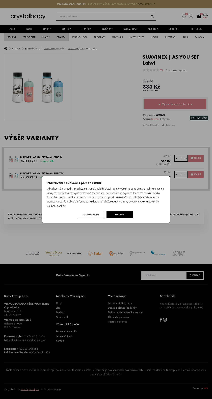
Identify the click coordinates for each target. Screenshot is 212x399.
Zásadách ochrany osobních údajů (126, 201)
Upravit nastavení (91, 214)
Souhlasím (119, 214)
